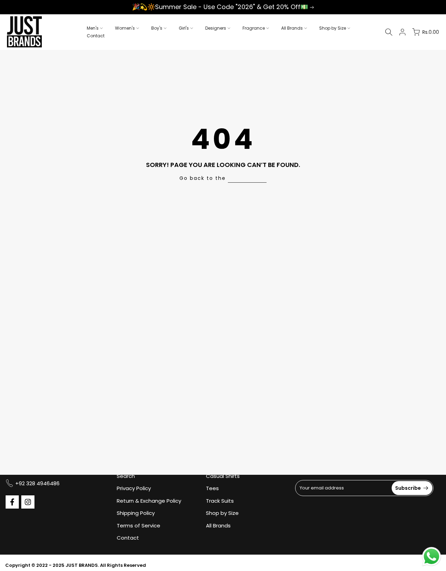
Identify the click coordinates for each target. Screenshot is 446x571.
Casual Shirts (223, 476)
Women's (125, 28)
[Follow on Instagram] (28, 502)
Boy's (156, 28)
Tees (212, 488)
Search (126, 476)
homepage (247, 178)
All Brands (292, 28)
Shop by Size (332, 28)
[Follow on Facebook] (12, 502)
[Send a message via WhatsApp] (432, 557)
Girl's (184, 28)
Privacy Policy (134, 488)
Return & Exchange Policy (149, 500)
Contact (96, 36)
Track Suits (220, 500)
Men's (93, 28)
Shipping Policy (136, 513)
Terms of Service (138, 525)
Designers (215, 28)
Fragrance (254, 28)
